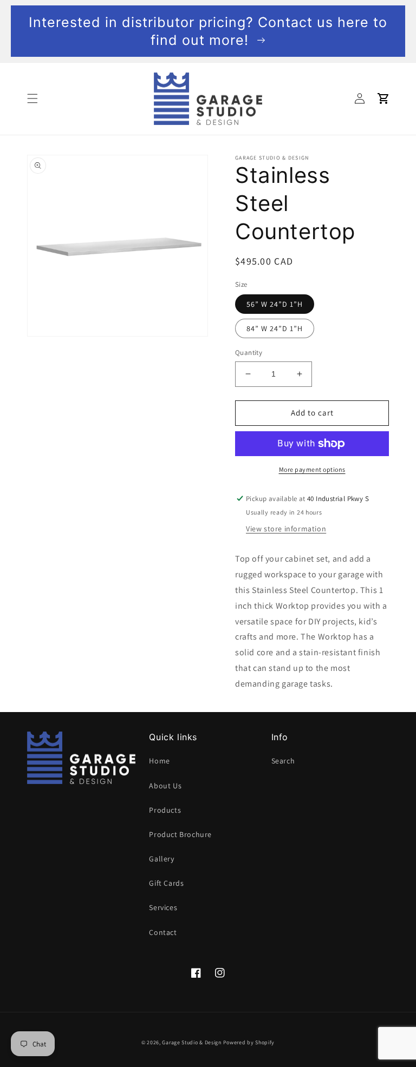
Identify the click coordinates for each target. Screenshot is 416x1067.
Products (165, 810)
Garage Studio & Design (191, 1042)
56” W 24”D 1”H (274, 304)
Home (159, 761)
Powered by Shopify (249, 1042)
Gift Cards (166, 883)
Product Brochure (180, 834)
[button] (32, 98)
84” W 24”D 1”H (274, 328)
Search (283, 761)
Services (163, 907)
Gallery (161, 859)
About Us (165, 786)
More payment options (312, 469)
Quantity (248, 352)
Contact (163, 932)
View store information (286, 529)
